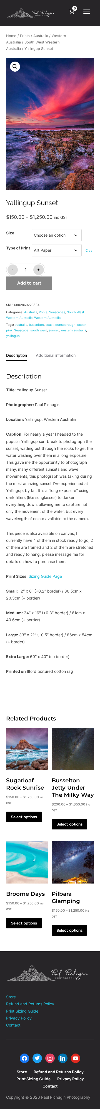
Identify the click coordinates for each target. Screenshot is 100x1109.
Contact (13, 1025)
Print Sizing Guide (22, 1011)
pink (9, 330)
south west (38, 330)
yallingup (13, 336)
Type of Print (18, 248)
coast (50, 325)
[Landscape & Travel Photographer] (47, 968)
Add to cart (29, 283)
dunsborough (65, 325)
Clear (90, 251)
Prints (25, 36)
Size (10, 232)
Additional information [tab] (56, 355)
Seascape (21, 330)
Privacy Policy (19, 1018)
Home (11, 36)
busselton (36, 325)
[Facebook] (24, 1057)
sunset (54, 330)
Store (11, 996)
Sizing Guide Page (45, 576)
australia (21, 325)
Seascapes (57, 312)
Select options (24, 816)
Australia (40, 36)
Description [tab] (16, 355)
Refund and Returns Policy (30, 1003)
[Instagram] (50, 1057)
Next (84, 122)
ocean (81, 325)
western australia (73, 330)
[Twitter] (37, 1057)
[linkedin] (63, 1057)
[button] (15, 67)
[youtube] (75, 1057)
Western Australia (47, 318)
